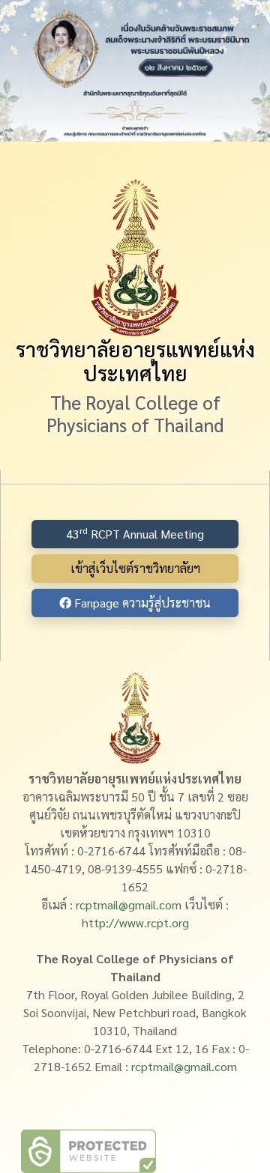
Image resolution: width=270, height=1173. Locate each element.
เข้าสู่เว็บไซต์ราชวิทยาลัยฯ (135, 568)
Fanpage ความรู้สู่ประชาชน (141, 602)
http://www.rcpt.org (135, 922)
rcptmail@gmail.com (129, 904)
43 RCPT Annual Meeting (135, 533)
